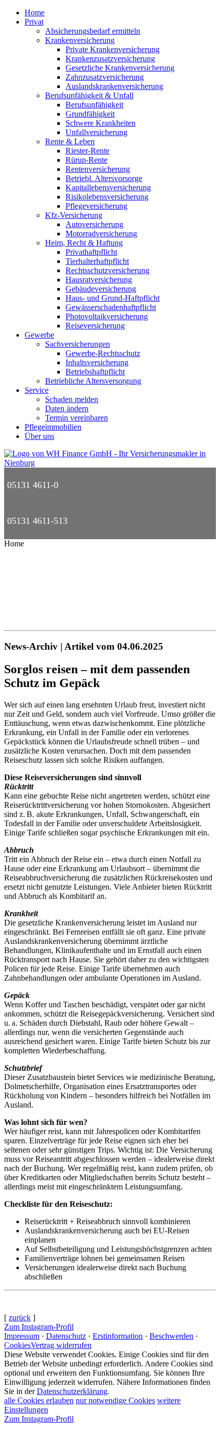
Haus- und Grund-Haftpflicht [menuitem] (112, 298)
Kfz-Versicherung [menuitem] (73, 215)
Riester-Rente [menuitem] (87, 150)
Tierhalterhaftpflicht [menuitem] (97, 261)
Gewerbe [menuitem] (39, 334)
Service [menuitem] (37, 390)
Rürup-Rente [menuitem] (86, 160)
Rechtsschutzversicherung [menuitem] (107, 270)
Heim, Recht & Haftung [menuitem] (84, 242)
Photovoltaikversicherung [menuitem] (106, 316)
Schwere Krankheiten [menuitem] (100, 123)
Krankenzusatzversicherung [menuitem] (110, 58)
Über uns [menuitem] (39, 436)
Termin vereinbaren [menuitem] (76, 417)
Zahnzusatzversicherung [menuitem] (104, 77)
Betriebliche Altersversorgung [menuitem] (93, 381)
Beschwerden (171, 1336)
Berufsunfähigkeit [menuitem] (94, 104)
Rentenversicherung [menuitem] (97, 169)
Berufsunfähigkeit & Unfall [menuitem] (89, 95)
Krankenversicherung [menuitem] (80, 40)
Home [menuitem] (35, 12)
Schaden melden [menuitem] (71, 399)
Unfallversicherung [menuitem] (96, 132)
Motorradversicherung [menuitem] (101, 233)
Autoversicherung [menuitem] (94, 224)
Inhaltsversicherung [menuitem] (96, 362)
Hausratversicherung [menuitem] (98, 279)
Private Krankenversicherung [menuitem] (112, 49)
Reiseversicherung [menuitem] (95, 325)
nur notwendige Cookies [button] (115, 1400)
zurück (20, 1317)
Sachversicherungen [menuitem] (77, 344)
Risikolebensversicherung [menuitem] (106, 196)
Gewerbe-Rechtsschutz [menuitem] (102, 353)
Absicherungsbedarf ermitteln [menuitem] (92, 31)
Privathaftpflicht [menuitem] (91, 252)
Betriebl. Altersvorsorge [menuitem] (103, 178)
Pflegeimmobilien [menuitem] (53, 427)
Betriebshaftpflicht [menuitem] (95, 371)
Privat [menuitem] (34, 21)
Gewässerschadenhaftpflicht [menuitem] (110, 307)
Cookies (17, 1345)
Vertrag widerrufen (61, 1345)
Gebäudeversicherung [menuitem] (100, 288)
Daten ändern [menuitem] (67, 408)
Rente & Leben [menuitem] (70, 141)
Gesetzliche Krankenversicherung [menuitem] (119, 67)
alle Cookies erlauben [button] (39, 1400)
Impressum (21, 1336)
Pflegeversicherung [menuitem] (96, 206)
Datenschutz (66, 1336)
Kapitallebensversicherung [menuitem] (108, 187)
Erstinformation (118, 1336)
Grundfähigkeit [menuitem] (90, 113)
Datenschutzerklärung (72, 1391)
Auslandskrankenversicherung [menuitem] (114, 86)
